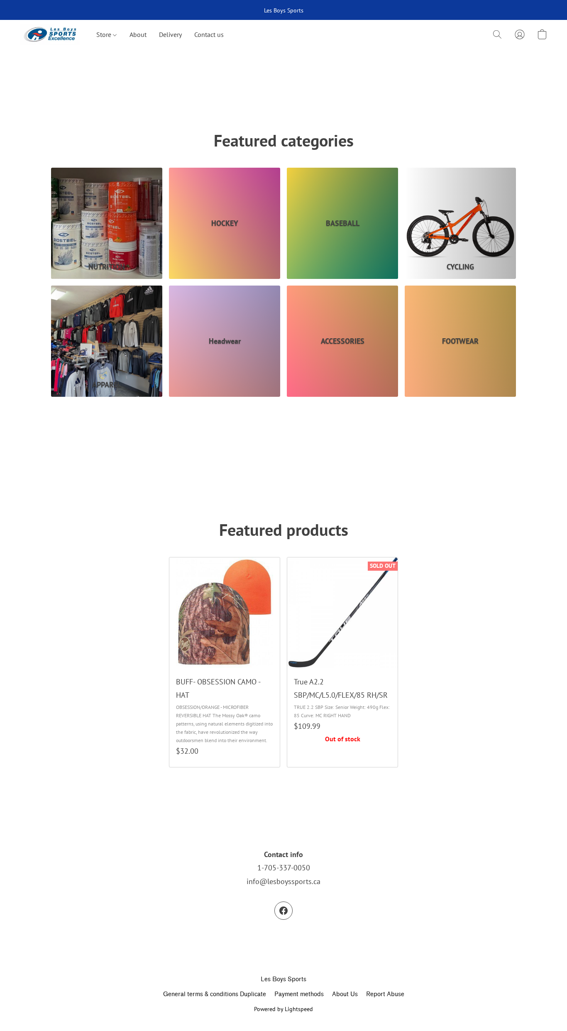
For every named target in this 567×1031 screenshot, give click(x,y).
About (138, 34)
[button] (50, 34)
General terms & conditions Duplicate (214, 994)
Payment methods (299, 994)
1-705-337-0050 (283, 867)
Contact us (209, 34)
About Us (345, 994)
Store (104, 34)
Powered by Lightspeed (283, 1009)
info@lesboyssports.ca (283, 881)
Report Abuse (385, 994)
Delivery (170, 34)
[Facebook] (283, 911)
